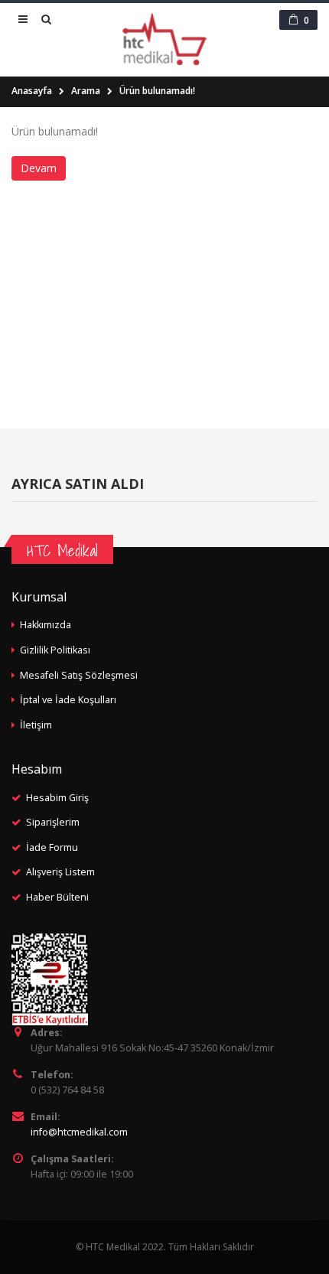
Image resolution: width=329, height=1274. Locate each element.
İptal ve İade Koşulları (68, 699)
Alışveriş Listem (60, 871)
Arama (85, 90)
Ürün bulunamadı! (157, 90)
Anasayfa (31, 90)
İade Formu (52, 847)
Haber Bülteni (57, 897)
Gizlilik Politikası (55, 650)
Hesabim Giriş (57, 797)
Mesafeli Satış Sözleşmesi (79, 675)
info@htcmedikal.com (79, 1132)
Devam (39, 168)
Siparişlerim (53, 822)
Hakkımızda (45, 624)
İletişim (36, 724)
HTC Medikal (62, 550)
